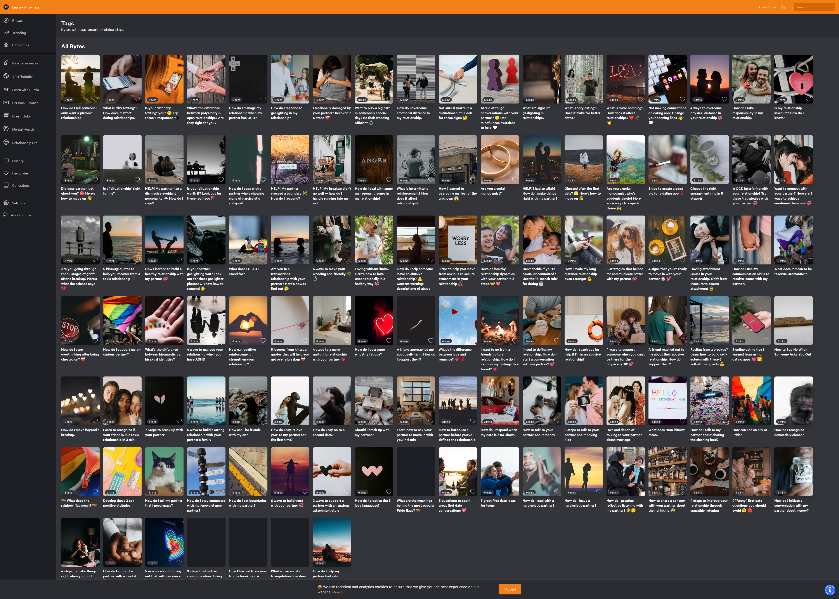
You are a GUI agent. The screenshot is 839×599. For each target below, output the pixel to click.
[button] (830, 590)
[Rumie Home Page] (6, 7)
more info (339, 592)
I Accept (510, 589)
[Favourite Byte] (95, 99)
